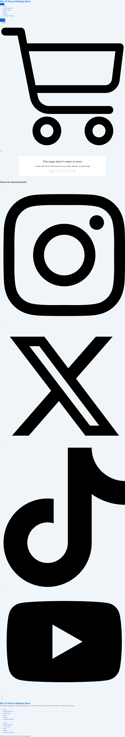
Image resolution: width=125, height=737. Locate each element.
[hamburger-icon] (2, 4)
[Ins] (64, 324)
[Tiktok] (64, 586)
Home (5, 6)
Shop (4, 12)
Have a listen (7, 10)
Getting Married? (8, 8)
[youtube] (64, 695)
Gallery (5, 14)
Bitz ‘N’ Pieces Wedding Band (15, 1)
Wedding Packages (8, 16)
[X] (64, 446)
